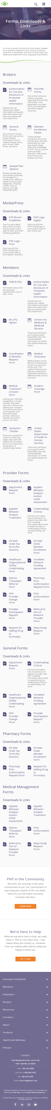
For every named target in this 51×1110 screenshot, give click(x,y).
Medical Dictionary (40, 355)
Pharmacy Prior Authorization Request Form (41, 582)
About (6, 1024)
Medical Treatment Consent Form (15, 390)
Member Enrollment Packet (40, 129)
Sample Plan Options (16, 167)
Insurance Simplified (14, 979)
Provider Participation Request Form (16, 614)
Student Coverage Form (39, 388)
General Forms (13, 128)
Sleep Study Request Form (40, 630)
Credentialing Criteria (41, 510)
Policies (7, 1047)
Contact (25, 1055)
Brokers (7, 1002)
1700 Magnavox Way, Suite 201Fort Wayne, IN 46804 (25, 1062)
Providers (8, 1017)
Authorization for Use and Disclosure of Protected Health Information (17, 96)
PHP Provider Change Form (13, 598)
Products (8, 1032)
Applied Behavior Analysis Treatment (15, 513)
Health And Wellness (14, 1040)
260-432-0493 (27, 1076)
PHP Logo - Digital (40, 219)
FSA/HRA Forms (39, 90)
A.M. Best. (17, 1092)
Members (8, 986)
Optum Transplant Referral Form (15, 582)
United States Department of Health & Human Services (41, 436)
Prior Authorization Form (41, 596)
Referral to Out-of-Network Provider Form (40, 615)
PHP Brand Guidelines (15, 219)
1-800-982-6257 (29, 1072)
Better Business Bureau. (36, 1092)
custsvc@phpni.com (28, 1080)
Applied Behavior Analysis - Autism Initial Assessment (40, 495)
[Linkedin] (22, 1106)
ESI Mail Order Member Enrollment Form (40, 546)
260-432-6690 (28, 1068)
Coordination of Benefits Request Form (16, 358)
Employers (8, 994)
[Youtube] (35, 1106)
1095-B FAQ (15, 281)
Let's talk (25, 959)
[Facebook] (15, 1106)
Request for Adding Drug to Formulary (16, 632)
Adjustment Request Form (15, 490)
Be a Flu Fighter (13, 321)
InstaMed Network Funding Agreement (40, 564)
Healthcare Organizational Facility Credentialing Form (17, 565)
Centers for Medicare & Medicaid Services (40, 324)
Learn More (25, 906)
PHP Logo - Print (15, 243)
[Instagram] (29, 1106)
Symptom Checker (14, 430)
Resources (8, 1009)
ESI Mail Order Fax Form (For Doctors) (14, 545)
